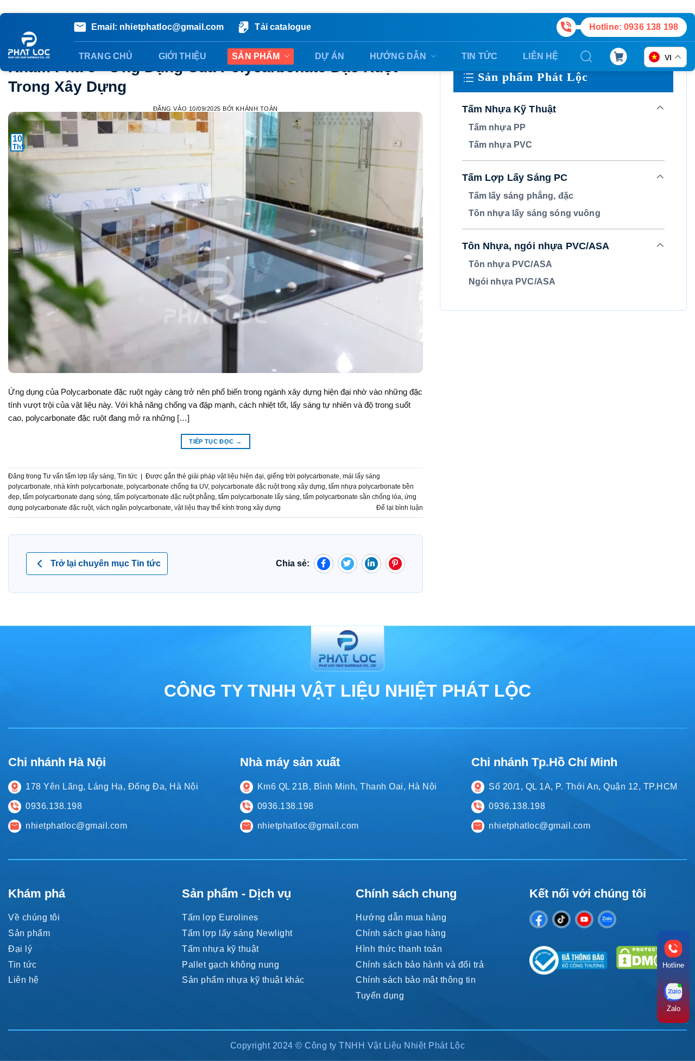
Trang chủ (105, 56)
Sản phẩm (256, 56)
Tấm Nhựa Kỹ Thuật (509, 109)
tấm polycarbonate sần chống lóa (352, 497)
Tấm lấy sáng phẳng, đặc (521, 195)
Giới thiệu (183, 56)
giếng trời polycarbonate (303, 476)
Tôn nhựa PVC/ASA (510, 264)
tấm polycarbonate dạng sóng (67, 497)
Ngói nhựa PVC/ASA (512, 281)
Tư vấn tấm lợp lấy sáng (78, 476)
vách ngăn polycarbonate (133, 507)
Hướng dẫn (398, 56)
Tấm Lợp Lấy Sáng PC (515, 177)
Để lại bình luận (399, 507)
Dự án (329, 56)
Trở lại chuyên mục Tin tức (105, 563)
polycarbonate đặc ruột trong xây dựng (268, 486)
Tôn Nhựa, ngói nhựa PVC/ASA (536, 246)
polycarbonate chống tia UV (167, 486)
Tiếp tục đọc (215, 441)
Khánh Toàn (256, 108)
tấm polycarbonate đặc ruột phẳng (164, 497)
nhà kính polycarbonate (88, 486)
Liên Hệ (540, 56)
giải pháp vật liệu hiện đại (226, 476)
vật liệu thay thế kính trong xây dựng (227, 507)
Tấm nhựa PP (497, 127)
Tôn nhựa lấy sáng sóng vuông (535, 213)
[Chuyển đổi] (660, 108)
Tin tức (479, 56)
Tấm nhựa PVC (501, 144)
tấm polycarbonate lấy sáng (259, 497)
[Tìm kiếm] (586, 56)
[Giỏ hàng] (618, 56)
